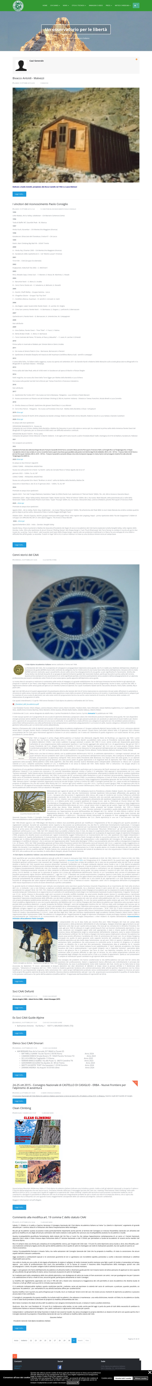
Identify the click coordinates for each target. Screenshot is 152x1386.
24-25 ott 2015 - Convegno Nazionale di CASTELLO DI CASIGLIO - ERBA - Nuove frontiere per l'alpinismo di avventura (69, 1086)
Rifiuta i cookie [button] (141, 1378)
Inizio (16, 1340)
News (65, 5)
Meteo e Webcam (122, 5)
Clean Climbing (22, 1108)
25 (45, 1340)
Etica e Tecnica (78, 5)
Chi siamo (54, 5)
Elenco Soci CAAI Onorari (28, 1043)
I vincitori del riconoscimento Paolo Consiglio (40, 204)
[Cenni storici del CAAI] (76, 612)
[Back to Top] (15, 1356)
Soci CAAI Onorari (51, 1048)
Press (108, 5)
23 (36, 1340)
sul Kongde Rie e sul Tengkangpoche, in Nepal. (117, 450)
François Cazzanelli (51, 450)
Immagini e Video (96, 5)
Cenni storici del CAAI (26, 555)
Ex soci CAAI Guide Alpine (53, 1023)
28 (60, 1340)
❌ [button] (150, 1372)
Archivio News (49, 1113)
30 (69, 1340)
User (136, 5)
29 (64, 1340)
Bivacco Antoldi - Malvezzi (28, 78)
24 (40, 1340)
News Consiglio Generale (52, 1093)
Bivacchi (45, 83)
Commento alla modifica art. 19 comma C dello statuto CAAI (49, 1217)
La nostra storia (51, 560)
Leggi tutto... (19, 194)
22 (31, 1340)
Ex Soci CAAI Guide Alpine (28, 1017)
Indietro (24, 1340)
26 (50, 1340)
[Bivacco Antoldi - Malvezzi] (76, 135)
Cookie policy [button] (106, 1378)
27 (55, 1340)
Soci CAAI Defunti (23, 991)
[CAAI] (18, 3)
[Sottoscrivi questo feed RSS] (136, 59)
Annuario (92, 713)
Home (45, 5)
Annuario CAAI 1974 (75, 860)
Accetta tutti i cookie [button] (123, 1378)
